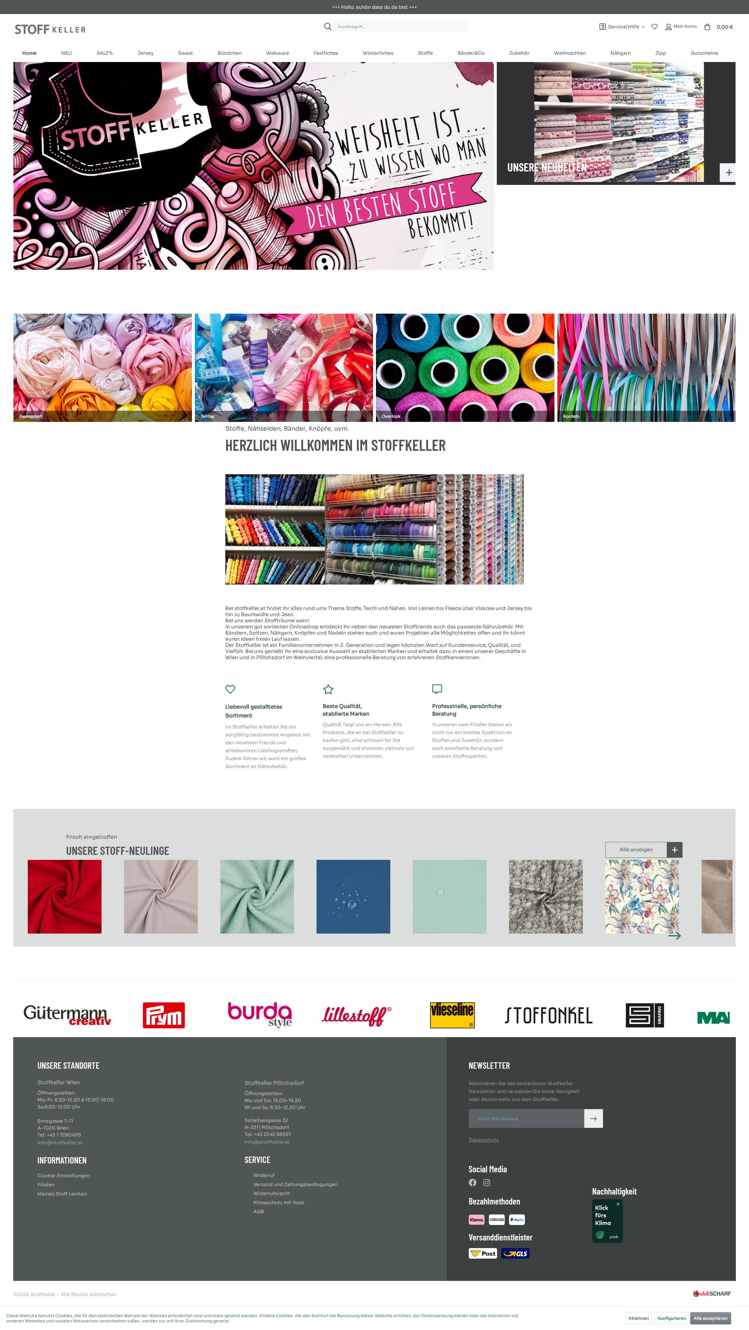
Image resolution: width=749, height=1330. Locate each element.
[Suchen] (327, 26)
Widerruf (264, 1175)
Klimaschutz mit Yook (278, 1203)
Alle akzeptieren (711, 1318)
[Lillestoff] (356, 1015)
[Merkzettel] (654, 27)
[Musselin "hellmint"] (161, 897)
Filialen (45, 1185)
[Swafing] (645, 1015)
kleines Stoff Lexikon (62, 1194)
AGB (258, 1212)
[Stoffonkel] (548, 1015)
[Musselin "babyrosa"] (65, 897)
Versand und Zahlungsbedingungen (295, 1184)
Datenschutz (484, 1140)
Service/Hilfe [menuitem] (623, 26)
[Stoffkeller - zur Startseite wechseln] (50, 29)
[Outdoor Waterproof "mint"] (354, 897)
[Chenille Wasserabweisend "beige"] (643, 897)
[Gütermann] (67, 1015)
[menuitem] (435, 24)
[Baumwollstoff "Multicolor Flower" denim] (450, 897)
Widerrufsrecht (271, 1193)
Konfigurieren (672, 1318)
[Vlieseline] (452, 1015)
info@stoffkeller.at (60, 1143)
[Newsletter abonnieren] (593, 1118)
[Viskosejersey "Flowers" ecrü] (546, 897)
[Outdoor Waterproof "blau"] (258, 897)
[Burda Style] (260, 1015)
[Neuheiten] (619, 122)
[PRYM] (163, 1015)
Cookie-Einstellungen (63, 1176)
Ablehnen (638, 1318)
